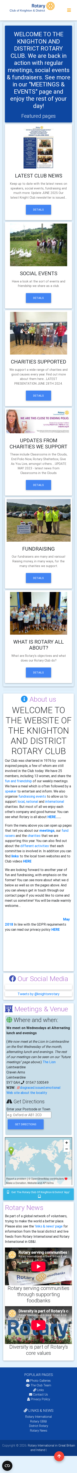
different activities (34, 846)
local (21, 801)
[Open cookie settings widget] (7, 1466)
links (15, 856)
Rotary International (38, 1417)
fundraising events (32, 796)
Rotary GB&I (38, 1421)
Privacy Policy (40, 1399)
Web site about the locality (26, 1093)
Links (40, 1390)
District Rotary (38, 1426)
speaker (10, 791)
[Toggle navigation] (69, 10)
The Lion (49, 1062)
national (31, 801)
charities (34, 835)
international (54, 801)
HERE (51, 817)
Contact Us (40, 1394)
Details (38, 209)
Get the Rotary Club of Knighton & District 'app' (40, 1192)
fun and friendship (18, 781)
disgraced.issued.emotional (40, 1087)
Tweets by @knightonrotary (38, 994)
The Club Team (41, 1385)
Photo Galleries (40, 1381)
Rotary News (38, 1430)
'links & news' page (48, 1226)
